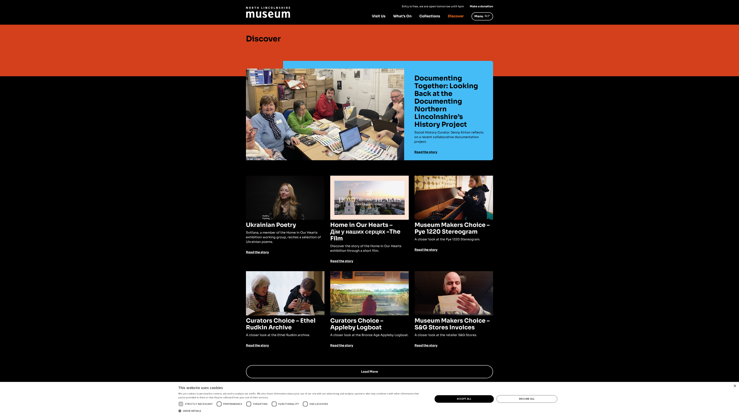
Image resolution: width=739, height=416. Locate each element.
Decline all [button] (527, 398)
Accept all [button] (464, 398)
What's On (402, 16)
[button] (302, 410)
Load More (369, 372)
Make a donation (481, 6)
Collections (429, 16)
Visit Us (378, 16)
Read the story (425, 152)
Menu (478, 16)
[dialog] (369, 399)
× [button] (734, 386)
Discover (456, 16)
